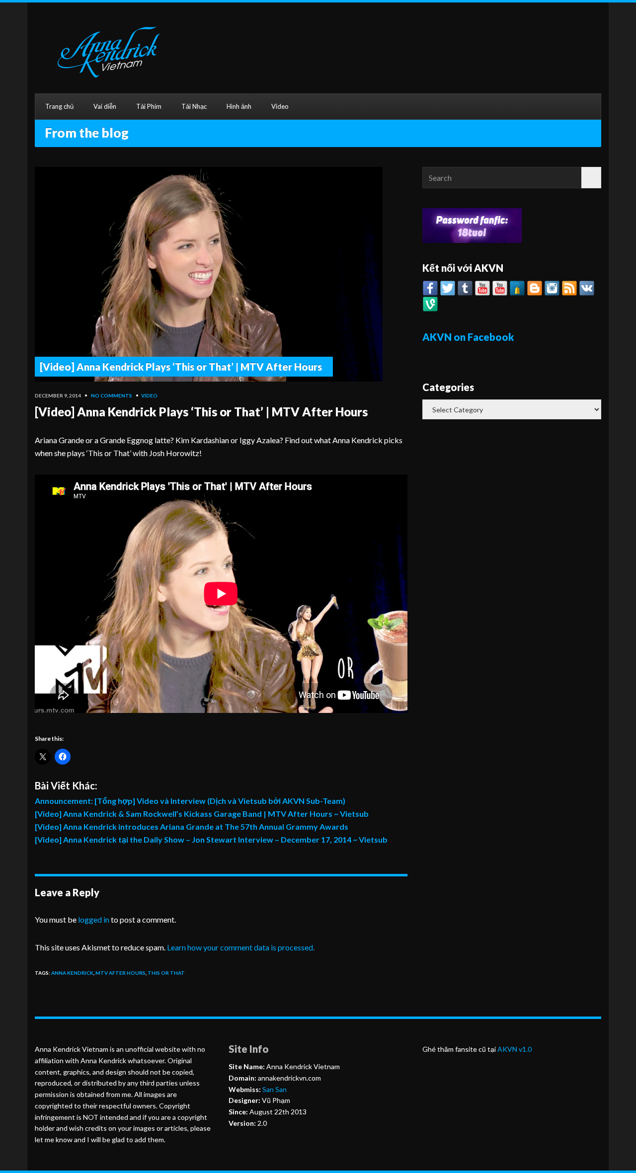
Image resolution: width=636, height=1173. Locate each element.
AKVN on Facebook (468, 337)
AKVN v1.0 (514, 1049)
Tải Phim (148, 106)
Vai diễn (104, 106)
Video (280, 106)
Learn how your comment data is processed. (241, 947)
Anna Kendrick (72, 973)
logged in (93, 919)
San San (274, 1089)
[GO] (591, 177)
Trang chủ (59, 106)
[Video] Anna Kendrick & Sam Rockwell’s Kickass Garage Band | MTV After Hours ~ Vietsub (202, 813)
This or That (166, 973)
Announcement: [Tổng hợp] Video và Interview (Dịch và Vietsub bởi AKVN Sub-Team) (190, 800)
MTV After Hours (120, 973)
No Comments (111, 395)
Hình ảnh (239, 106)
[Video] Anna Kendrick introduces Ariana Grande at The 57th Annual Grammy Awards (191, 826)
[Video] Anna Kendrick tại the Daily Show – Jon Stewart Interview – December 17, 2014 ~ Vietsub (211, 839)
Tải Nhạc (194, 106)
